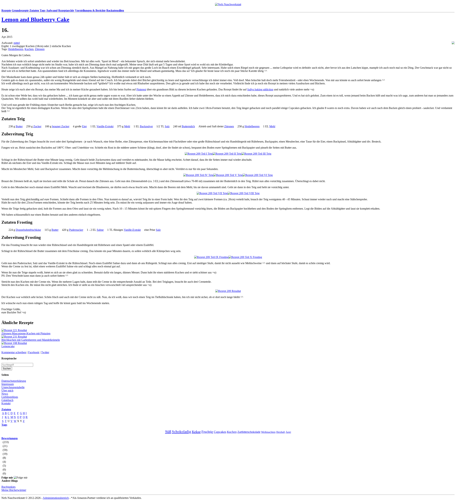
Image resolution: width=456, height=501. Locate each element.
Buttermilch (188, 126)
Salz (167, 126)
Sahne (100, 229)
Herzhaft (280, 432)
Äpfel (288, 432)
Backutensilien (115, 10)
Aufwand (52, 10)
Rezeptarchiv (66, 10)
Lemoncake (8, 346)
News (4, 393)
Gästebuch (7, 400)
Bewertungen (9, 438)
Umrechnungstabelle (13, 387)
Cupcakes (220, 432)
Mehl (127, 126)
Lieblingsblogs (9, 396)
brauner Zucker (60, 126)
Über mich (7, 390)
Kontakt (6, 403)
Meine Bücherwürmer (13, 490)
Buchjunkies (8, 486)
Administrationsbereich (56, 497)
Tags (42, 10)
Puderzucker (76, 229)
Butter (19, 126)
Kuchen (29, 49)
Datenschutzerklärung (13, 380)
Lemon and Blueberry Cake (35, 19)
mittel (17, 42)
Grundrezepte (20, 10)
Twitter (45, 352)
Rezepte (6, 10)
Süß (168, 431)
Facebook (33, 352)
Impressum (7, 384)
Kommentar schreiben (13, 352)
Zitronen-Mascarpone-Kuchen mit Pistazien (25, 333)
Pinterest (141, 89)
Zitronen (40, 49)
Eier (84, 126)
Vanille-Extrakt (105, 126)
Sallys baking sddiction (260, 89)
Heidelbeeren (15, 49)
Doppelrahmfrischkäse (28, 229)
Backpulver (146, 126)
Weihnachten (268, 432)
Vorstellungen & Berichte (90, 10)
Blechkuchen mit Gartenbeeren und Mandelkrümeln (30, 339)
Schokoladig (181, 431)
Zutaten (34, 10)
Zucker (37, 126)
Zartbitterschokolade (248, 431)
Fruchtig (207, 432)
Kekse (196, 432)
